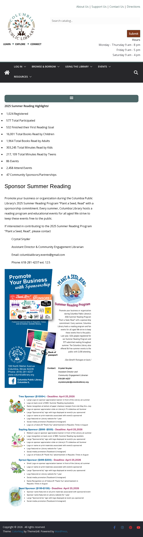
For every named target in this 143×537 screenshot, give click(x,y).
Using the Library (77, 66)
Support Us (99, 7)
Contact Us (117, 7)
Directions (133, 7)
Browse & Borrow (44, 66)
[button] (24, 66)
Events (102, 66)
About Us (82, 7)
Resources (21, 76)
